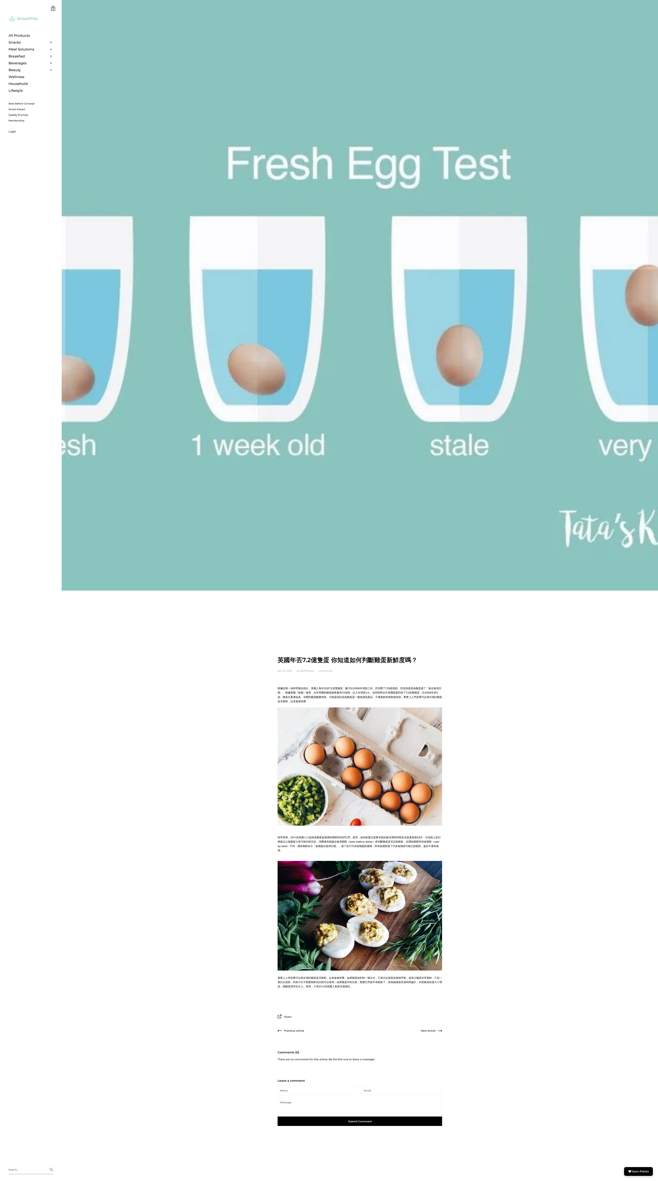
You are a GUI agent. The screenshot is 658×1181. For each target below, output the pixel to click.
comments (325, 670)
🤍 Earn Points (638, 1171)
